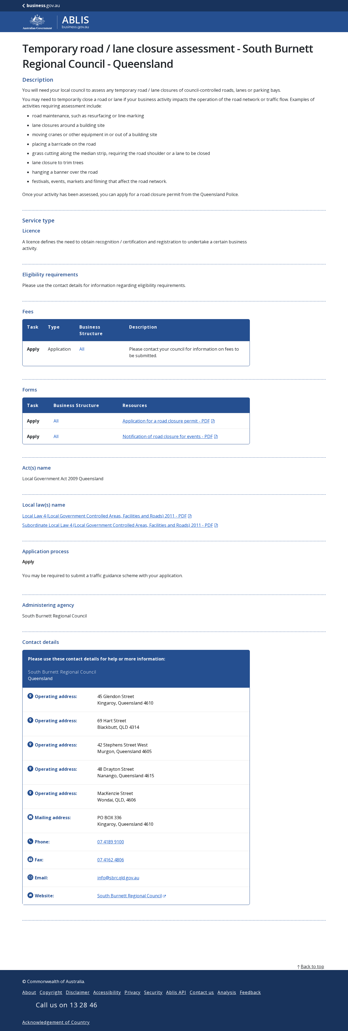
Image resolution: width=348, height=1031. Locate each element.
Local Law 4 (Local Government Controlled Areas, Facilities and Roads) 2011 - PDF (106, 516)
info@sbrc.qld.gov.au (118, 878)
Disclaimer (78, 992)
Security (153, 992)
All (81, 349)
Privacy (133, 992)
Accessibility (107, 992)
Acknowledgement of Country (56, 1022)
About (29, 992)
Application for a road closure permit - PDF (169, 421)
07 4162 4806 (110, 860)
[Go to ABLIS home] (55, 21)
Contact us (202, 992)
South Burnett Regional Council (131, 895)
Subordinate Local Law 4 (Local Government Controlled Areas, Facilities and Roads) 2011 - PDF (120, 525)
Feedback (250, 992)
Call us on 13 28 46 (67, 1004)
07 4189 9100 (110, 842)
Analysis (226, 992)
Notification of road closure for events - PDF (170, 436)
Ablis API (176, 992)
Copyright (51, 992)
